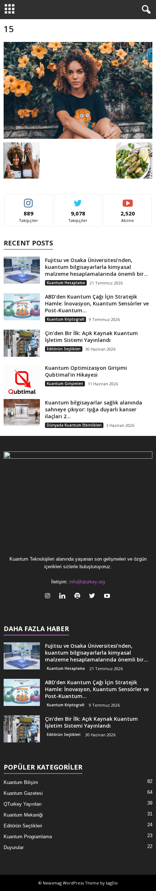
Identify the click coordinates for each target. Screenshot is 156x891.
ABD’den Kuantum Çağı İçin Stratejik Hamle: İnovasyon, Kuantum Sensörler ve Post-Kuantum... (97, 303)
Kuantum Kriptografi (65, 319)
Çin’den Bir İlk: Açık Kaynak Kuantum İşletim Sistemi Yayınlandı (91, 336)
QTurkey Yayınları (23, 804)
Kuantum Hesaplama (66, 282)
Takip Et (28, 199)
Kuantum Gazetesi (23, 793)
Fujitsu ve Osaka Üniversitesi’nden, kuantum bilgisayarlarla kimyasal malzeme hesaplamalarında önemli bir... (96, 267)
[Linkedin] (64, 596)
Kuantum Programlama (28, 836)
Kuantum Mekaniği (23, 815)
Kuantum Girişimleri (65, 383)
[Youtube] (108, 596)
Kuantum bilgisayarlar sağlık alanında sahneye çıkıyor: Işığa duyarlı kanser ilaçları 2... (93, 409)
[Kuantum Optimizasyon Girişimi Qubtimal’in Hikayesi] (22, 382)
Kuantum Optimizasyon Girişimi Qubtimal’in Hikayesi (86, 371)
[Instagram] (49, 596)
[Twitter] (93, 596)
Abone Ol (128, 199)
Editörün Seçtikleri (64, 348)
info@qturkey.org (87, 581)
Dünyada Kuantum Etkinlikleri (74, 425)
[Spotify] (78, 596)
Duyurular (14, 847)
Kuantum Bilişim (21, 782)
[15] (78, 90)
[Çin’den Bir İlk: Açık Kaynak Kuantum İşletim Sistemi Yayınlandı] (22, 343)
